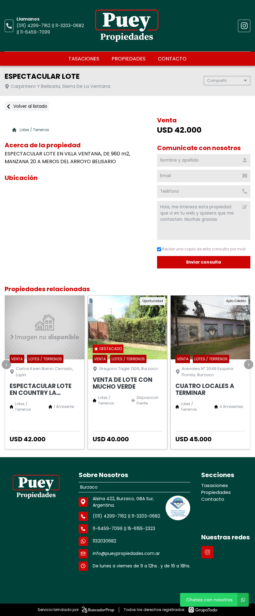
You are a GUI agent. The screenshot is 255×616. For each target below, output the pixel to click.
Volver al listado (29, 106)
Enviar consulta (203, 262)
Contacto (172, 58)
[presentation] (6, 364)
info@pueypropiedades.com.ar (126, 553)
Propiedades (129, 58)
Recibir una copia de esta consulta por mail (204, 249)
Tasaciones (83, 58)
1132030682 (104, 541)
